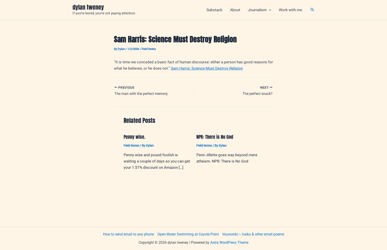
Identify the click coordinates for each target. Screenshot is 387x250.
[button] (269, 10)
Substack (214, 10)
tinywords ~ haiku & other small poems (253, 234)
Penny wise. (134, 136)
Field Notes (149, 49)
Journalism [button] (257, 10)
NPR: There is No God (214, 136)
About (235, 10)
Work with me (290, 10)
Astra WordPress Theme (229, 242)
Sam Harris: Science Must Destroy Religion (207, 68)
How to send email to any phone (128, 234)
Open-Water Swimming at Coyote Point (188, 234)
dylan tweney (88, 7)
